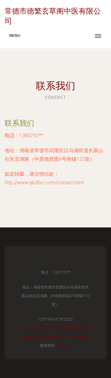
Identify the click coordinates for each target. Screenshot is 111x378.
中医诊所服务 (70, 328)
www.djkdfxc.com (40, 328)
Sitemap (63, 345)
